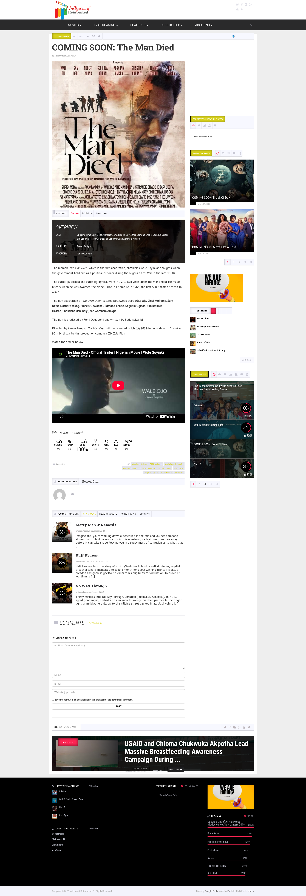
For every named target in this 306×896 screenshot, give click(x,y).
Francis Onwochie (147, 468)
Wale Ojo (179, 472)
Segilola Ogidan (151, 472)
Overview (75, 213)
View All (246, 360)
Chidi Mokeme (156, 464)
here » (251, 890)
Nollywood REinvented (137, 771)
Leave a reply (94, 623)
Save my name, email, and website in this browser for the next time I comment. (94, 699)
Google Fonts (211, 890)
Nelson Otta (59, 56)
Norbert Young (164, 468)
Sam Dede (178, 468)
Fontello (231, 890)
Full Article (87, 213)
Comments (102, 213)
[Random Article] (94, 36)
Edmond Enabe (129, 468)
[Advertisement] (222, 85)
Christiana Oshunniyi (174, 464)
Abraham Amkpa (139, 464)
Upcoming (60, 464)
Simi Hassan (166, 472)
